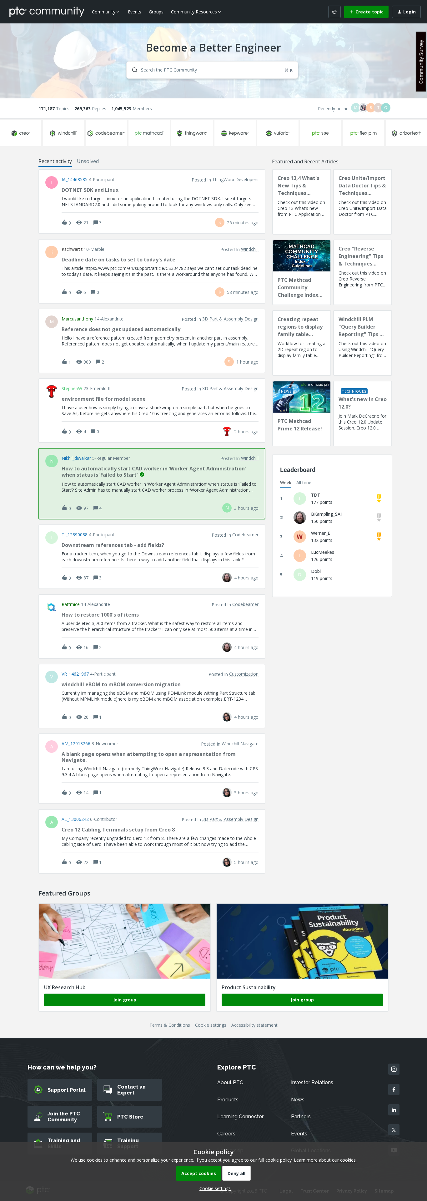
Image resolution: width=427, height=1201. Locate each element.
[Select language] (334, 12)
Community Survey (421, 62)
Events (134, 12)
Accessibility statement (254, 1025)
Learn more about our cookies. (325, 1160)
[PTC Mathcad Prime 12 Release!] (301, 413)
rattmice (71, 604)
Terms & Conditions (169, 1025)
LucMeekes (322, 552)
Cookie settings (210, 1025)
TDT (315, 495)
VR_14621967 (75, 674)
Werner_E (320, 533)
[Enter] (132, 70)
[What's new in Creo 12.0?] (362, 413)
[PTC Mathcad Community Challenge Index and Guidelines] (301, 272)
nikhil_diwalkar (76, 458)
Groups (156, 12)
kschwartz (72, 249)
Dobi (316, 571)
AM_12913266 (76, 744)
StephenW (72, 388)
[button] (213, 1188)
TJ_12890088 (75, 535)
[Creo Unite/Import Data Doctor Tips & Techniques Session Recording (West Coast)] (362, 202)
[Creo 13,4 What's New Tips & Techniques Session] (301, 202)
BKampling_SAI (326, 514)
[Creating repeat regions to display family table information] (301, 343)
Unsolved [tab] (88, 161)
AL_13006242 (75, 819)
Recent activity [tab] (55, 161)
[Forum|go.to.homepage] (46, 12)
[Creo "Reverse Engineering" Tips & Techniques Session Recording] (362, 272)
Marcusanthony (77, 319)
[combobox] (212, 70)
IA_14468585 (75, 179)
